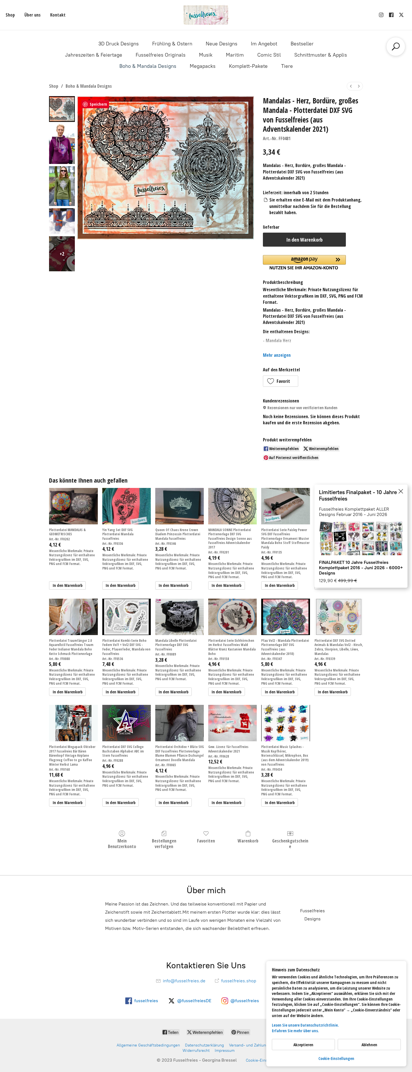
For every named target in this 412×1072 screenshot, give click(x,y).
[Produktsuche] (396, 46)
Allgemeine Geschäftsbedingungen (148, 1045)
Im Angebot (264, 44)
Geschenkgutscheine (290, 843)
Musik (205, 55)
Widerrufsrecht (196, 1050)
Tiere (287, 66)
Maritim (235, 55)
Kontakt (58, 15)
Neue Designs (221, 44)
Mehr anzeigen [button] (277, 355)
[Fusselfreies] (206, 15)
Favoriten (206, 841)
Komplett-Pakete (248, 66)
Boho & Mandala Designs (147, 66)
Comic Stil (269, 55)
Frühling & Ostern (172, 44)
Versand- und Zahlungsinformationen (262, 1045)
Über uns (32, 15)
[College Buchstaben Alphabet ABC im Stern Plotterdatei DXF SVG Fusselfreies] (126, 723)
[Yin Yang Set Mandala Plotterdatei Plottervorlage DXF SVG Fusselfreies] (126, 506)
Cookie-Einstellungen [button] (336, 1058)
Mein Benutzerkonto (122, 843)
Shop (10, 15)
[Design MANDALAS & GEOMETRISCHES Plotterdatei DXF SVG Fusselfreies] (73, 506)
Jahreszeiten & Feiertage (93, 55)
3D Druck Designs (118, 44)
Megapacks (203, 66)
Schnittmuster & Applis (320, 55)
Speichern (98, 104)
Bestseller (302, 44)
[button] (280, 381)
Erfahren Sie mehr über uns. (295, 1030)
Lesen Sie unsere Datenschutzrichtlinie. (305, 1025)
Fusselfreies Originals (161, 55)
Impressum (225, 1050)
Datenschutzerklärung (204, 1045)
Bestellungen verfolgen (164, 843)
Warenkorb (248, 841)
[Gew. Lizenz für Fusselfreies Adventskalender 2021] (232, 723)
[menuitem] (351, 86)
